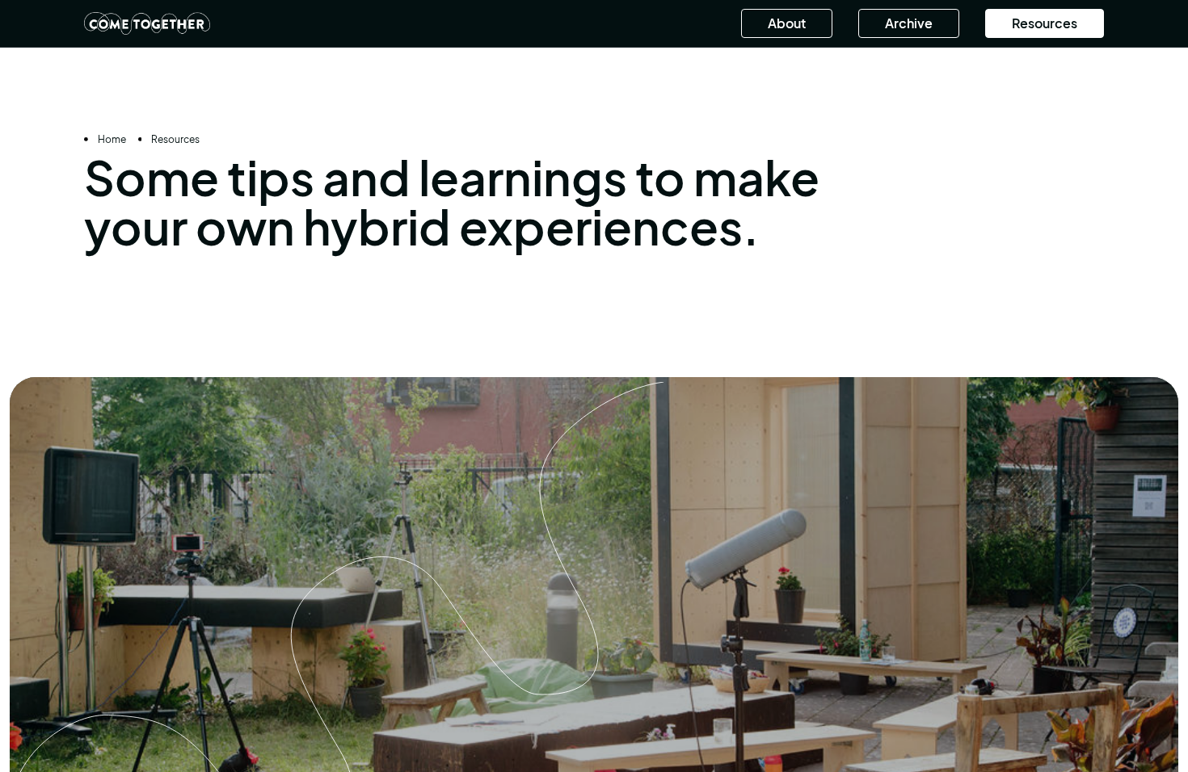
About (787, 23)
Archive (909, 23)
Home (112, 139)
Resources (1044, 23)
